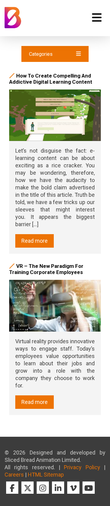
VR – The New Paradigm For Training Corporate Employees (46, 269)
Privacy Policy (82, 467)
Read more (34, 241)
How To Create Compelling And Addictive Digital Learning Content (50, 79)
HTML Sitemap (46, 474)
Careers (14, 474)
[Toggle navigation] (96, 17)
